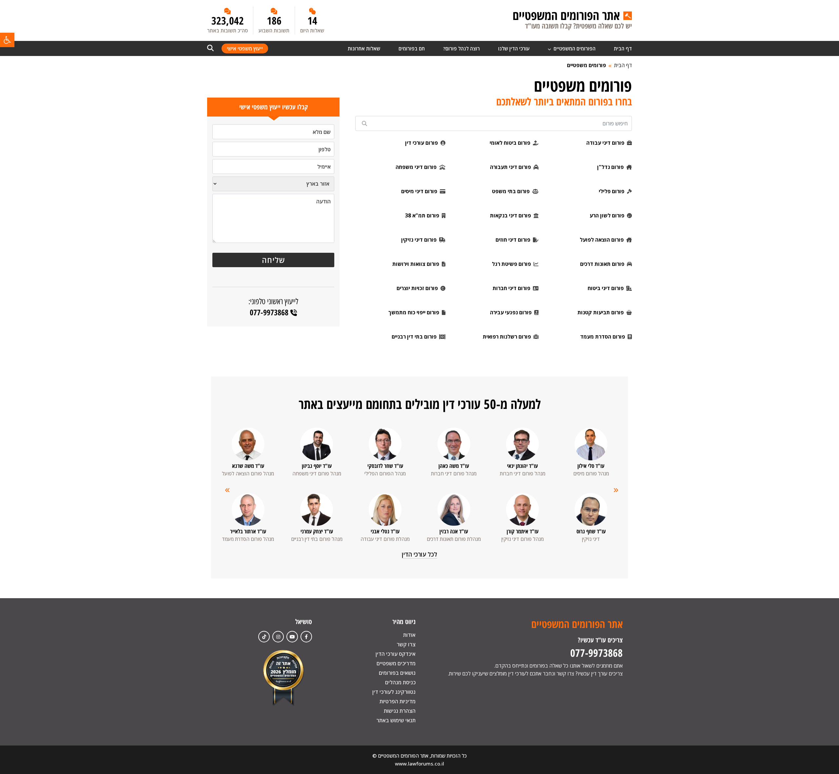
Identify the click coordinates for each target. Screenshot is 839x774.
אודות (409, 634)
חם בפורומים (412, 48)
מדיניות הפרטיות (398, 701)
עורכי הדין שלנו (514, 48)
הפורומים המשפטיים (573, 48)
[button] (7, 40)
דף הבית (623, 48)
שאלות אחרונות (364, 48)
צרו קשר (406, 644)
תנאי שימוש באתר (396, 720)
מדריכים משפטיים (396, 663)
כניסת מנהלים (400, 682)
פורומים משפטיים (586, 65)
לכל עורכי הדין (419, 554)
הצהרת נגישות (400, 710)
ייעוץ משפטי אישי (245, 48)
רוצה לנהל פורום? (461, 48)
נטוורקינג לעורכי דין (394, 691)
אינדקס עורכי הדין (396, 653)
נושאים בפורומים (397, 672)
